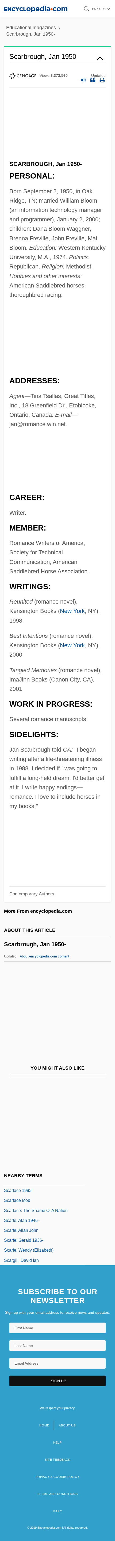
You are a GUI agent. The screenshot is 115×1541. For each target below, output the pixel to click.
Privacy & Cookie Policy (57, 1476)
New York (72, 611)
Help (57, 1442)
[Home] (35, 8)
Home (44, 1425)
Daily (57, 1511)
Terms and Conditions (57, 1493)
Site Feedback (57, 1459)
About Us (67, 1425)
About (44, 956)
